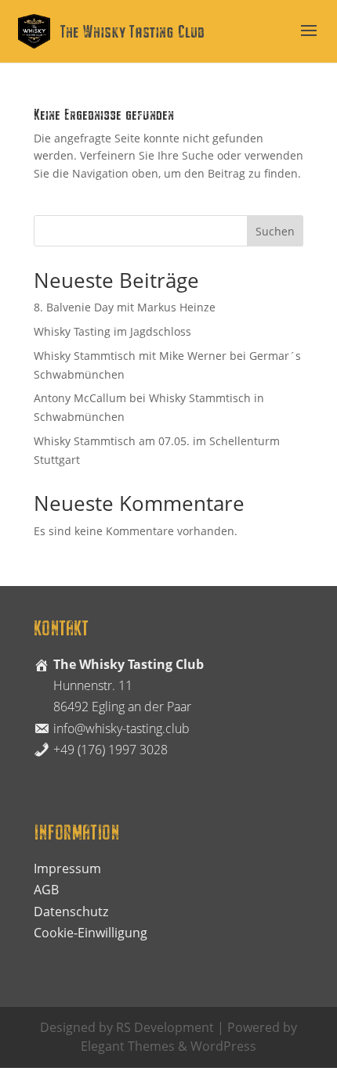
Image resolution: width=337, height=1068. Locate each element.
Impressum (67, 868)
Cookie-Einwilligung (90, 932)
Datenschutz (71, 911)
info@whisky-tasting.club (121, 728)
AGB (46, 889)
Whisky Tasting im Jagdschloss (112, 331)
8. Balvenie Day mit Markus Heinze (125, 307)
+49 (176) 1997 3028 (110, 749)
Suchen (275, 231)
